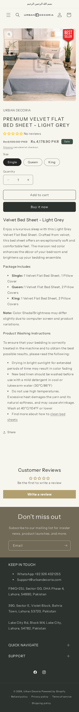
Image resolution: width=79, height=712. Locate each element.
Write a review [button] (39, 494)
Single (12, 162)
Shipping (8, 147)
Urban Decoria (32, 691)
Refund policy (19, 696)
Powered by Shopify (54, 691)
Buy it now (39, 207)
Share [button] (11, 432)
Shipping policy (41, 703)
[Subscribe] (65, 545)
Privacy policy (39, 696)
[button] (8, 15)
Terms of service (62, 696)
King (51, 162)
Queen (33, 162)
